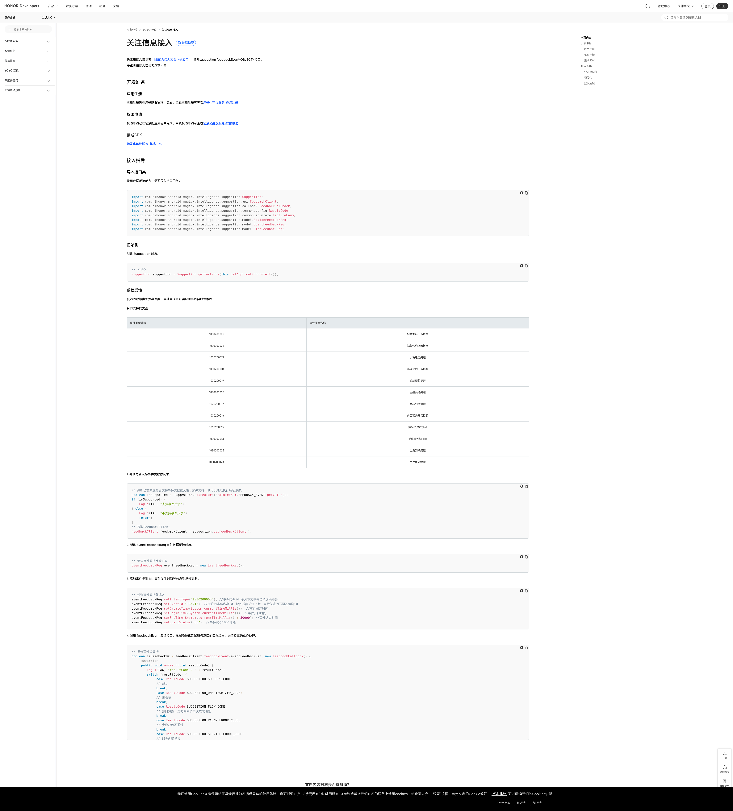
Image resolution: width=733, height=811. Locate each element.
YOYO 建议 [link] (150, 29)
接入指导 (586, 66)
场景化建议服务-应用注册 (220, 102)
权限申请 (589, 54)
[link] (170, 29)
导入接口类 (590, 71)
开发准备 (586, 43)
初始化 (588, 77)
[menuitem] (28, 41)
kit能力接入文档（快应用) (172, 59)
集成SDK (589, 60)
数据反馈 (589, 83)
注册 (722, 6)
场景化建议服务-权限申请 (220, 123)
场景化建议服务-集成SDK (144, 144)
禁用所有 (521, 802)
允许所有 (537, 802)
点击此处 (499, 794)
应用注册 (589, 49)
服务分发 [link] (132, 29)
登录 (708, 6)
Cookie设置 (503, 802)
